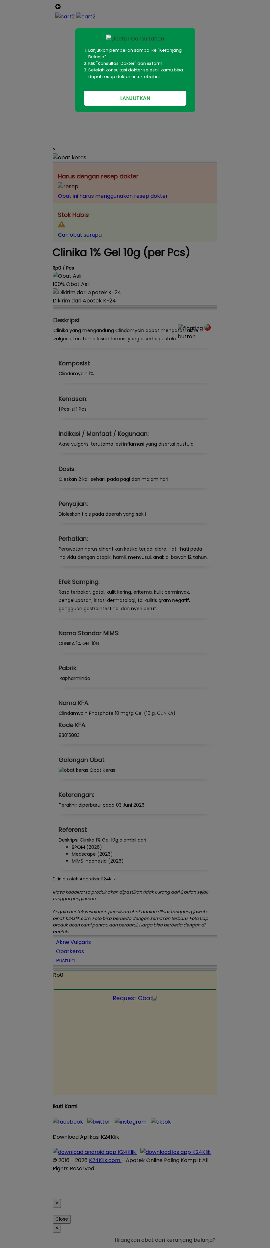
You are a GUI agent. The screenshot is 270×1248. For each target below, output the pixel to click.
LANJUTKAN (135, 98)
